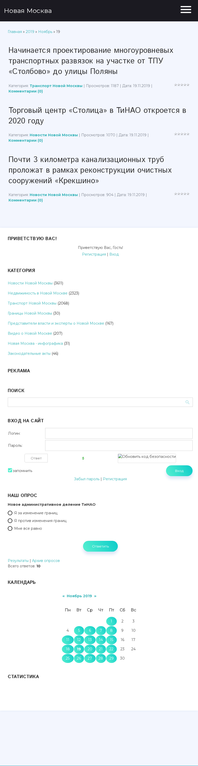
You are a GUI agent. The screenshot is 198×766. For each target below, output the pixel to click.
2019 (30, 31)
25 (68, 658)
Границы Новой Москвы (30, 313)
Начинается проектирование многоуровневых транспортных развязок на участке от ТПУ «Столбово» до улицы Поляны (91, 61)
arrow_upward (186, 754)
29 (111, 658)
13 (90, 639)
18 (68, 649)
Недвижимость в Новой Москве (38, 293)
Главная (15, 31)
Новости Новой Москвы (54, 135)
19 (79, 649)
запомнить (22, 470)
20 (90, 649)
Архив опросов (46, 560)
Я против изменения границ (40, 520)
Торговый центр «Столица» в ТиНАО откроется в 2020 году (97, 116)
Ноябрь (45, 31)
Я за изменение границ (35, 513)
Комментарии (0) (26, 91)
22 (111, 649)
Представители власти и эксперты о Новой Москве (56, 323)
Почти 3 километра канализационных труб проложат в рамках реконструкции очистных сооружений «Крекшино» (90, 170)
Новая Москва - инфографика (35, 343)
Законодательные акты (29, 353)
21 (101, 649)
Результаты (18, 560)
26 (79, 658)
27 (90, 658)
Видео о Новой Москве (30, 333)
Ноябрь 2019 (79, 596)
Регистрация (94, 254)
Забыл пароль (87, 479)
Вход (114, 254)
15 (111, 639)
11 (67, 639)
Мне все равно (28, 528)
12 (79, 639)
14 (101, 639)
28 (100, 658)
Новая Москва (28, 10)
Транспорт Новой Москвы (56, 85)
